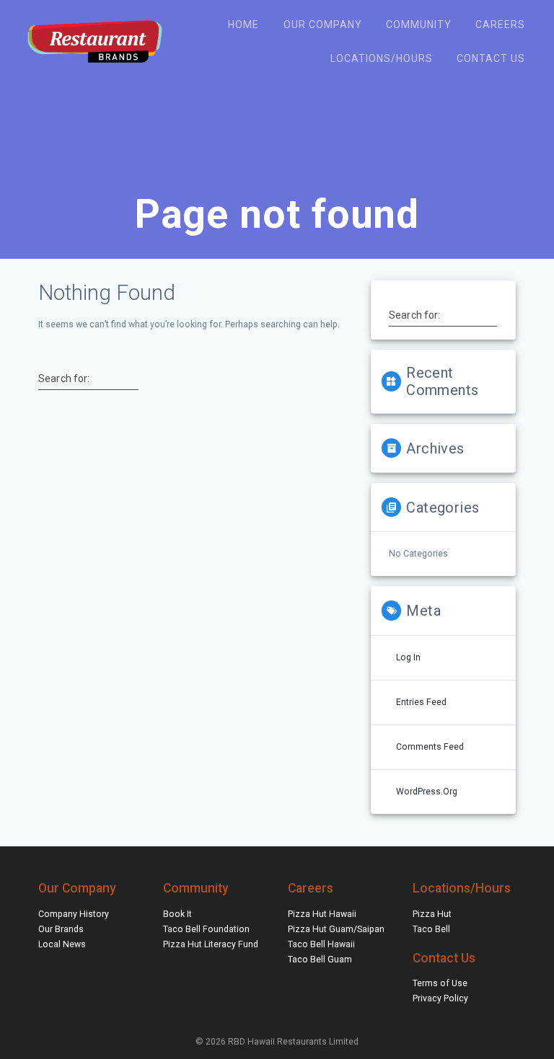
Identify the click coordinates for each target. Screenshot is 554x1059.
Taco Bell (431, 929)
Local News (62, 944)
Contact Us (491, 58)
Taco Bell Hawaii (321, 944)
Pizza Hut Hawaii (322, 914)
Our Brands (61, 929)
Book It (177, 914)
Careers (500, 24)
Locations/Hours (381, 58)
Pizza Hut (432, 914)
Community (419, 24)
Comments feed (430, 747)
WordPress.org (426, 792)
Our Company (322, 24)
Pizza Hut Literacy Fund (210, 944)
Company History (73, 914)
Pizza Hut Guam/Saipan (336, 929)
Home (243, 24)
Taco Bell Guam (320, 959)
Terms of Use (440, 983)
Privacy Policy (440, 998)
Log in (408, 657)
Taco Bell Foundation (206, 929)
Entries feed (421, 702)
